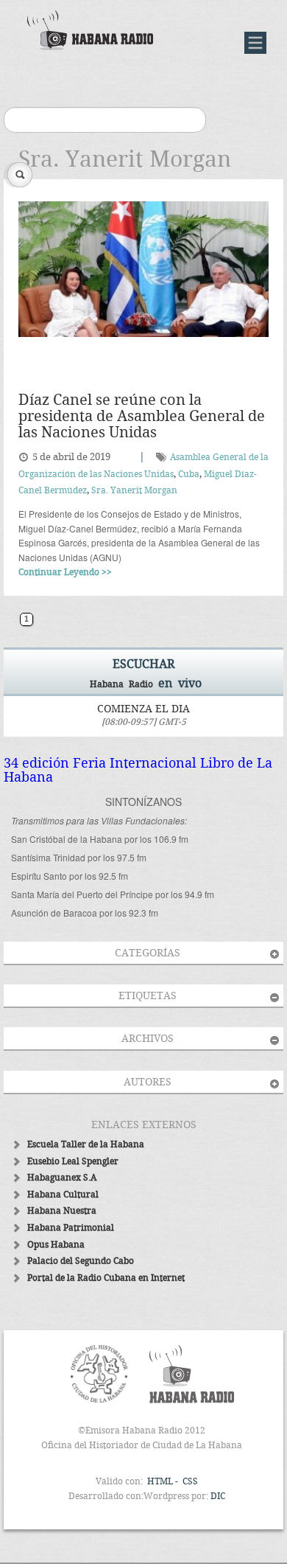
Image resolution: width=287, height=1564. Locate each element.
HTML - (163, 1482)
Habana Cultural (63, 1195)
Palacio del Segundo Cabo (80, 1261)
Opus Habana (56, 1245)
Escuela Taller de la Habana (85, 1145)
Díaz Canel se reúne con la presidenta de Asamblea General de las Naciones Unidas (141, 417)
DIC (217, 1496)
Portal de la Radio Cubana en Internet (106, 1278)
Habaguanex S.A (61, 1178)
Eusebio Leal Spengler (72, 1162)
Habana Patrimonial (70, 1228)
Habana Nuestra (61, 1211)
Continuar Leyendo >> (65, 572)
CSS (190, 1482)
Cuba (188, 474)
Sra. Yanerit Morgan (134, 491)
